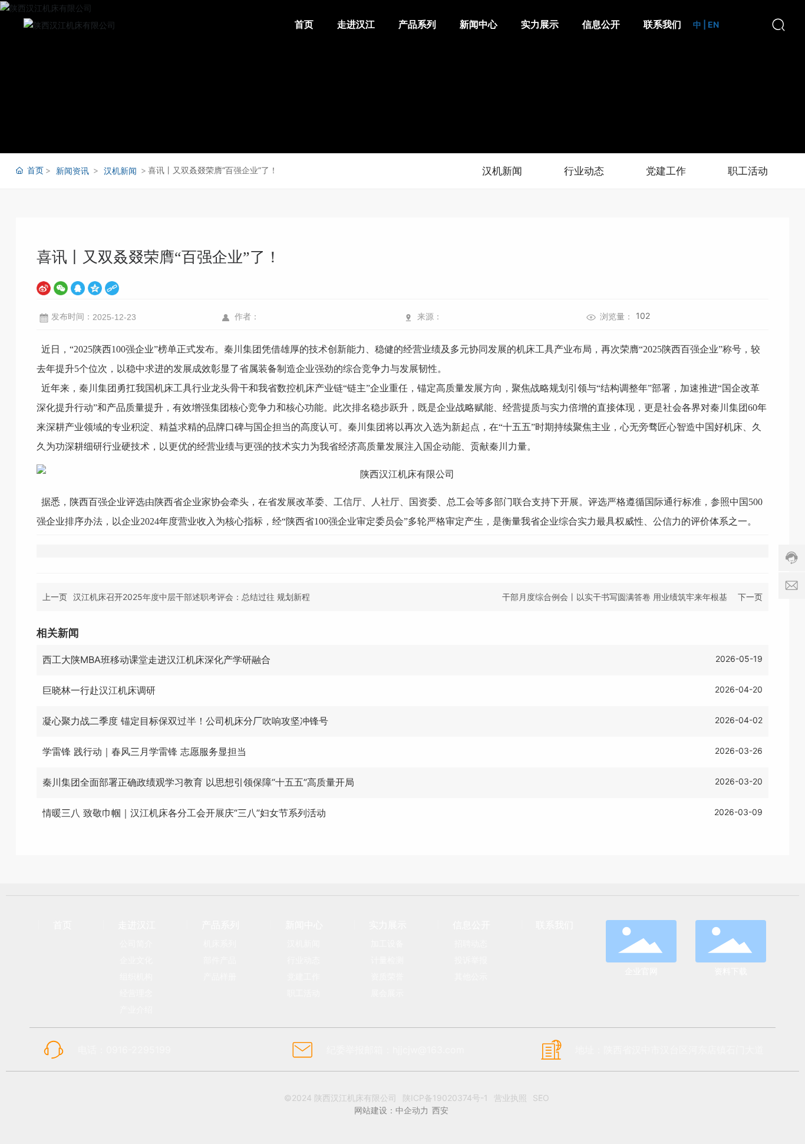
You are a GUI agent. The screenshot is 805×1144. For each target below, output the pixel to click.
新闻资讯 (72, 171)
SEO (541, 1098)
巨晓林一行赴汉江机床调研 (99, 690)
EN (713, 24)
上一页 (54, 597)
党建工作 (666, 171)
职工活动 (748, 171)
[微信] (61, 288)
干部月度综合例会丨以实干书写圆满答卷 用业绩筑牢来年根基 (614, 597)
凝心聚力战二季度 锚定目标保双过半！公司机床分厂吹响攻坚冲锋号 (185, 721)
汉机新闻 (120, 171)
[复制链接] (112, 288)
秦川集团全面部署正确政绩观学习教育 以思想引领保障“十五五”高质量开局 (198, 782)
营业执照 (510, 1098)
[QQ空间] (95, 288)
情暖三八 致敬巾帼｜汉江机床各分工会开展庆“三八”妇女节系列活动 (184, 813)
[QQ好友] (78, 288)
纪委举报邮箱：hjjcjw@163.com (395, 1050)
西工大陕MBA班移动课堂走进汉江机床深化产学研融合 (156, 659)
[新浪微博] (44, 288)
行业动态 (584, 171)
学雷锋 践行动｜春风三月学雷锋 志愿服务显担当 (144, 751)
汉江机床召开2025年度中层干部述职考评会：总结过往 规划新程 (191, 597)
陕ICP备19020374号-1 (445, 1098)
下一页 (750, 597)
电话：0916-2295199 (124, 1050)
